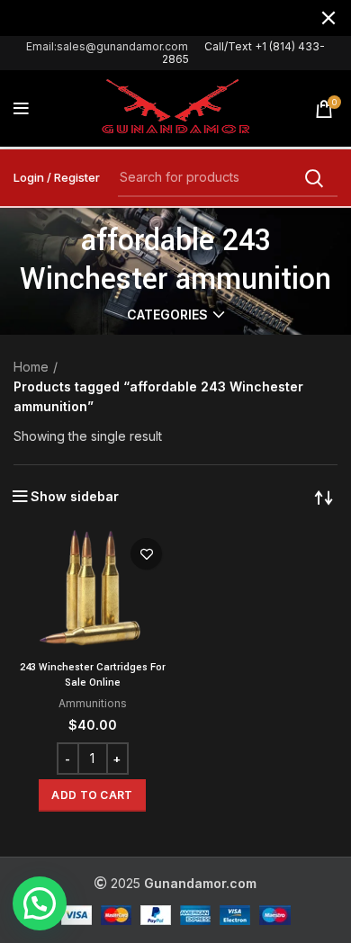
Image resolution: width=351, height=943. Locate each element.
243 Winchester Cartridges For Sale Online (93, 674)
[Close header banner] (328, 18)
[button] (92, 795)
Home (31, 366)
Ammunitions (92, 703)
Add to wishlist (146, 554)
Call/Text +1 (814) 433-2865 (243, 53)
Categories (167, 315)
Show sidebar (75, 496)
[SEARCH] (313, 178)
